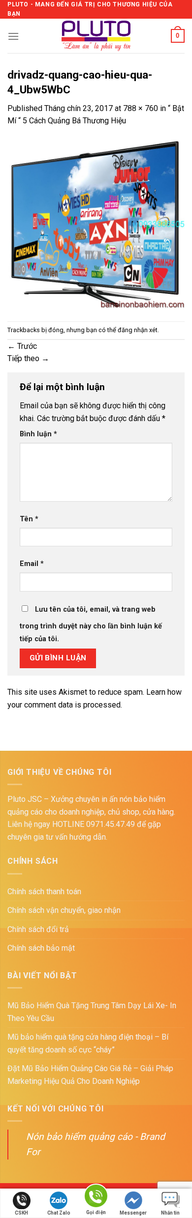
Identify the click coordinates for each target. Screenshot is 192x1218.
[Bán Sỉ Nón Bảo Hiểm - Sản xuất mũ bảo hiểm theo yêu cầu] (96, 36)
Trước (22, 346)
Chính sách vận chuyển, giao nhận (64, 910)
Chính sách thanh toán (44, 891)
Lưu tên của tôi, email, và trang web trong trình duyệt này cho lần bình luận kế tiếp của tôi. (91, 624)
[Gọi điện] (96, 1197)
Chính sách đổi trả (38, 929)
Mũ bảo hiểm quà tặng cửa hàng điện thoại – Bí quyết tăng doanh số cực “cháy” (87, 1043)
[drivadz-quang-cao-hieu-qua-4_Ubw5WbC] (96, 223)
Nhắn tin (170, 1213)
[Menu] (13, 36)
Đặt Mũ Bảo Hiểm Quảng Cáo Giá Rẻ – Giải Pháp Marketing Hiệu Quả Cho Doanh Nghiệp (90, 1075)
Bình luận (38, 434)
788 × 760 (140, 108)
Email (32, 564)
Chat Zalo (58, 1213)
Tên (29, 519)
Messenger (133, 1213)
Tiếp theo (28, 358)
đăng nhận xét (138, 330)
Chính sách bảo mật (41, 948)
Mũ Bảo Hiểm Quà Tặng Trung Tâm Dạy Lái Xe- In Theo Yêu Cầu (91, 1012)
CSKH (21, 1213)
